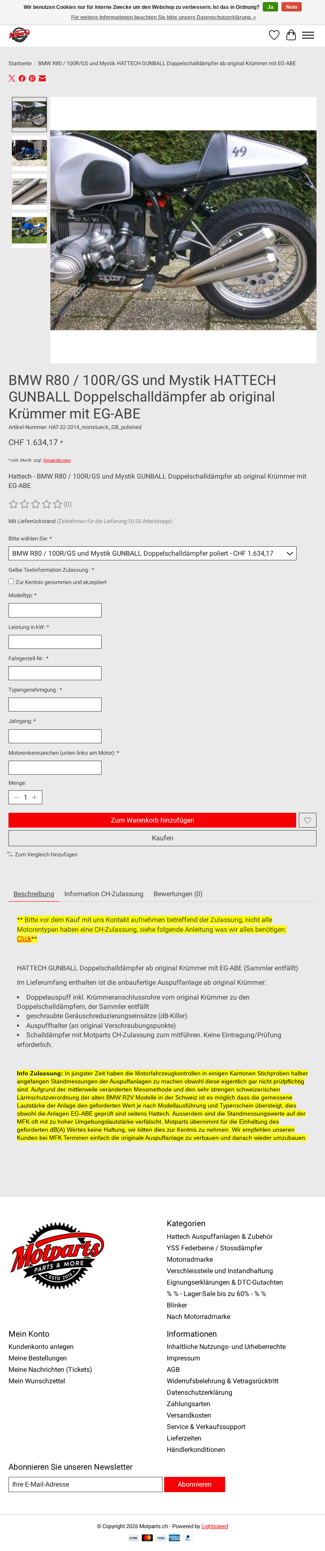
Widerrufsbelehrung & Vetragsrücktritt (222, 1381)
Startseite (20, 63)
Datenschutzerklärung (199, 1392)
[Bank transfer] (133, 1538)
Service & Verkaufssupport (206, 1427)
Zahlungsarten (188, 1404)
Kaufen (163, 838)
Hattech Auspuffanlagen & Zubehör (220, 1236)
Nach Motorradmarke (198, 1317)
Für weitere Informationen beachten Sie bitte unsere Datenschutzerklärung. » (163, 17)
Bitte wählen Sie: (30, 538)
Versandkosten (57, 460)
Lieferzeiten (184, 1438)
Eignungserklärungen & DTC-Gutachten (225, 1282)
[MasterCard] (147, 1538)
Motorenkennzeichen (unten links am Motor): (63, 753)
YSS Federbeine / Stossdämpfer (214, 1248)
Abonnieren (195, 1484)
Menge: (17, 783)
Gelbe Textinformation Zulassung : (51, 570)
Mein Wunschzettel (36, 1381)
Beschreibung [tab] (34, 894)
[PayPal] (188, 1538)
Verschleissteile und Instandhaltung (220, 1271)
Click (24, 939)
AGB (173, 1369)
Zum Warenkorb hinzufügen (152, 820)
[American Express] (174, 1538)
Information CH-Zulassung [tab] (103, 894)
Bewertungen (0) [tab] (178, 894)
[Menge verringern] (16, 797)
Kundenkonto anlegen (41, 1347)
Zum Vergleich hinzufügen (46, 854)
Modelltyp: (22, 595)
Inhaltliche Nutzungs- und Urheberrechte (226, 1347)
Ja (270, 7)
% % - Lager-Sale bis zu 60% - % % (216, 1294)
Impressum (183, 1358)
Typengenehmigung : (35, 690)
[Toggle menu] (308, 35)
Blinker (177, 1305)
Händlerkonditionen (196, 1450)
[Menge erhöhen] (34, 797)
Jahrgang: (22, 721)
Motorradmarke (190, 1259)
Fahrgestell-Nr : (28, 658)
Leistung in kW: (28, 627)
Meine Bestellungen (37, 1358)
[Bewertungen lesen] (35, 504)
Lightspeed (214, 1526)
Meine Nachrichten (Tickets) (50, 1369)
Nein (291, 7)
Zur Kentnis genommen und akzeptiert (61, 582)
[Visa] (160, 1538)
